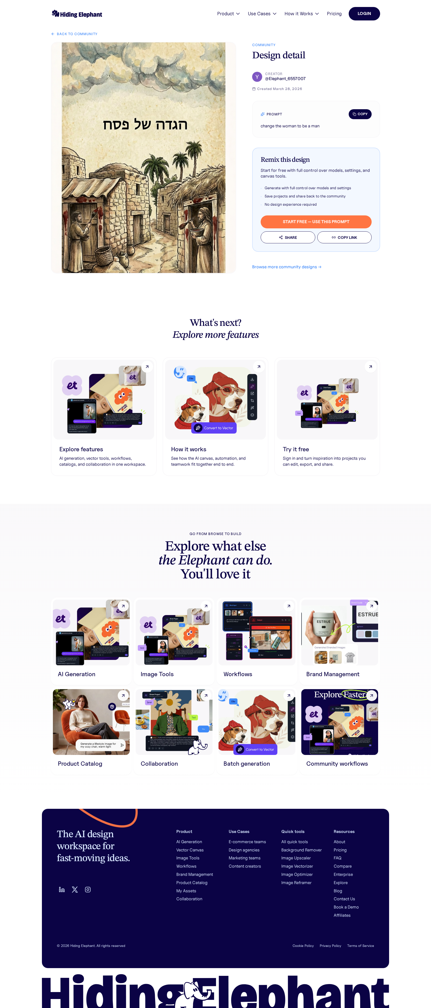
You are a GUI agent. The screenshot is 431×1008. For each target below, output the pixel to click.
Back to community (77, 34)
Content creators (245, 866)
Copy (363, 114)
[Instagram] (88, 890)
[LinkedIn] (62, 890)
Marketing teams (245, 858)
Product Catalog (192, 882)
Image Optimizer (297, 874)
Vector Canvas (190, 850)
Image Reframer (296, 882)
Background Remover (301, 850)
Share (291, 237)
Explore (341, 882)
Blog (338, 891)
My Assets (186, 891)
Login (364, 13)
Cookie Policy (303, 945)
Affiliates (342, 915)
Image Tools (188, 858)
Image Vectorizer (297, 866)
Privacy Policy (330, 945)
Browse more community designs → (287, 267)
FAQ (337, 858)
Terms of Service (360, 945)
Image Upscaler (296, 858)
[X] (75, 890)
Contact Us (344, 899)
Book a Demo (346, 907)
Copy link (347, 237)
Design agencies (244, 850)
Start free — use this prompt (316, 221)
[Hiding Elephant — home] (76, 14)
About (339, 841)
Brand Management (194, 874)
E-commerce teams (247, 841)
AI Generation (189, 841)
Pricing (334, 13)
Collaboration (189, 899)
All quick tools (294, 841)
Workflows (186, 866)
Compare (343, 866)
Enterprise (343, 874)
